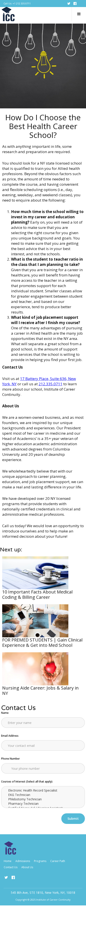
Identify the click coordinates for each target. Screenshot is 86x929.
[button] (79, 14)
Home (7, 861)
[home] (8, 14)
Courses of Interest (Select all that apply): (27, 781)
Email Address (10, 736)
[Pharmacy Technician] (43, 803)
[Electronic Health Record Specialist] (43, 790)
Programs (40, 861)
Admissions (22, 861)
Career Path (57, 861)
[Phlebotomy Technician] (43, 799)
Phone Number (10, 758)
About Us (27, 867)
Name (5, 713)
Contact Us (10, 867)
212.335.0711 (50, 383)
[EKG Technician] (43, 795)
